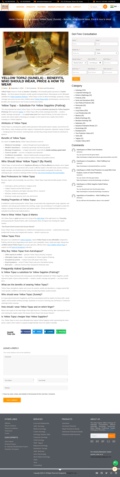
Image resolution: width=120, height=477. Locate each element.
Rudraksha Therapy (40, 448)
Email (97, 40)
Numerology (79, 128)
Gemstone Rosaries (69, 426)
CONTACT (77, 7)
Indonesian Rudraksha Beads (72, 432)
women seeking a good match (56, 150)
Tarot (35, 462)
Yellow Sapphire (25, 240)
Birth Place (106, 59)
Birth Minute (92, 69)
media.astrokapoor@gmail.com (100, 457)
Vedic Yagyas (38, 443)
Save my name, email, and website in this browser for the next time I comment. (29, 394)
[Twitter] (106, 473)
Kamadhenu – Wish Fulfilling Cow (98, 161)
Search (112, 436)
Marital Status (76, 59)
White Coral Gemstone (94, 149)
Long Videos (79, 110)
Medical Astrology (81, 118)
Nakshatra (78, 123)
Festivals (78, 98)
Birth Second (107, 69)
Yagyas (77, 138)
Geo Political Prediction (83, 103)
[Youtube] (97, 473)
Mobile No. (75, 49)
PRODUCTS (30, 7)
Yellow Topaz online (41, 99)
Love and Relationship (41, 423)
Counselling (37, 465)
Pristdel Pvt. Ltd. (72, 473)
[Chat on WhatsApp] (115, 463)
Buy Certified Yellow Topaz (56, 245)
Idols (77, 108)
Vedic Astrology (38, 426)
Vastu (77, 136)
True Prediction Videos (83, 133)
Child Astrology (38, 440)
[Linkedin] (116, 473)
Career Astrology (39, 432)
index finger (41, 218)
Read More (110, 430)
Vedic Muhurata (38, 451)
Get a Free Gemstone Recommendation (51, 173)
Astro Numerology (39, 454)
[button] (26, 332)
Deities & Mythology (82, 95)
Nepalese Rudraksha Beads (84, 126)
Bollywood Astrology (40, 446)
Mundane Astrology (81, 120)
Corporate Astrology (82, 92)
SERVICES (20, 7)
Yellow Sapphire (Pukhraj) (19, 96)
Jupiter (21, 112)
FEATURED (41, 7)
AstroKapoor (81, 149)
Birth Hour (75, 69)
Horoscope (79, 105)
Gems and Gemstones (27, 19)
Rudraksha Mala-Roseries (71, 434)
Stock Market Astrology (41, 457)
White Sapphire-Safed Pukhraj (97, 184)
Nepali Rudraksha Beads (70, 429)
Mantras (78, 115)
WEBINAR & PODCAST (56, 7)
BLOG (69, 7)
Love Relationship (81, 113)
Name (74, 40)
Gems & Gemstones (18, 247)
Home (12, 19)
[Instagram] (111, 473)
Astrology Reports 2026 (41, 434)
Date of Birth (92, 59)
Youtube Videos (80, 141)
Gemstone (65, 423)
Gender (98, 49)
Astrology (78, 90)
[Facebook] (101, 473)
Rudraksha (79, 131)
